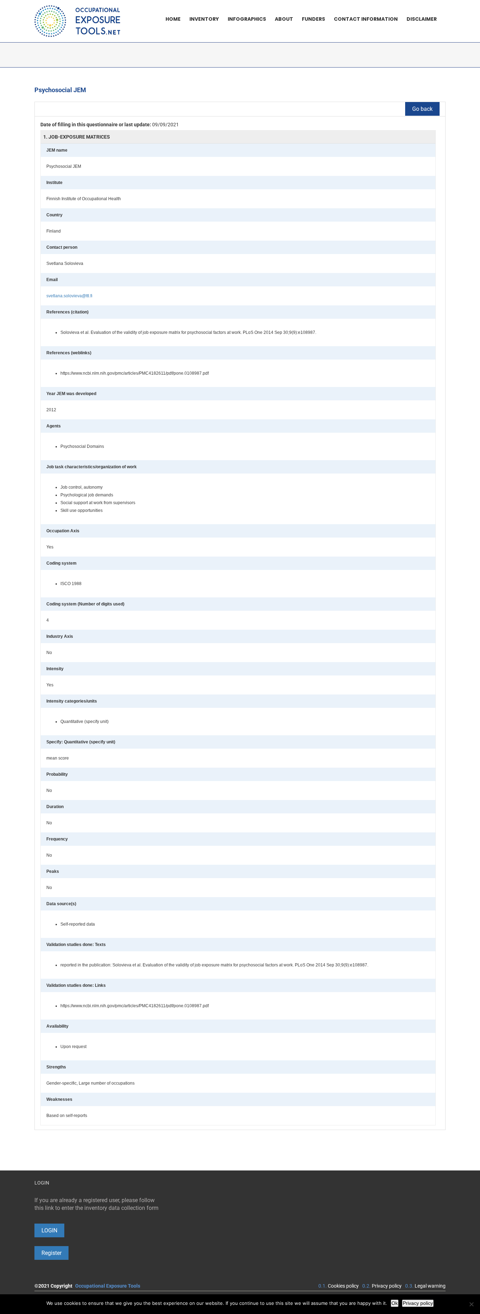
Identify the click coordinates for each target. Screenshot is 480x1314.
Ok (394, 1303)
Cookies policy (343, 1286)
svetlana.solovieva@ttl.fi (69, 295)
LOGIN (49, 1230)
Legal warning (430, 1286)
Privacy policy (387, 1286)
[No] (471, 1304)
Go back (422, 109)
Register (51, 1253)
